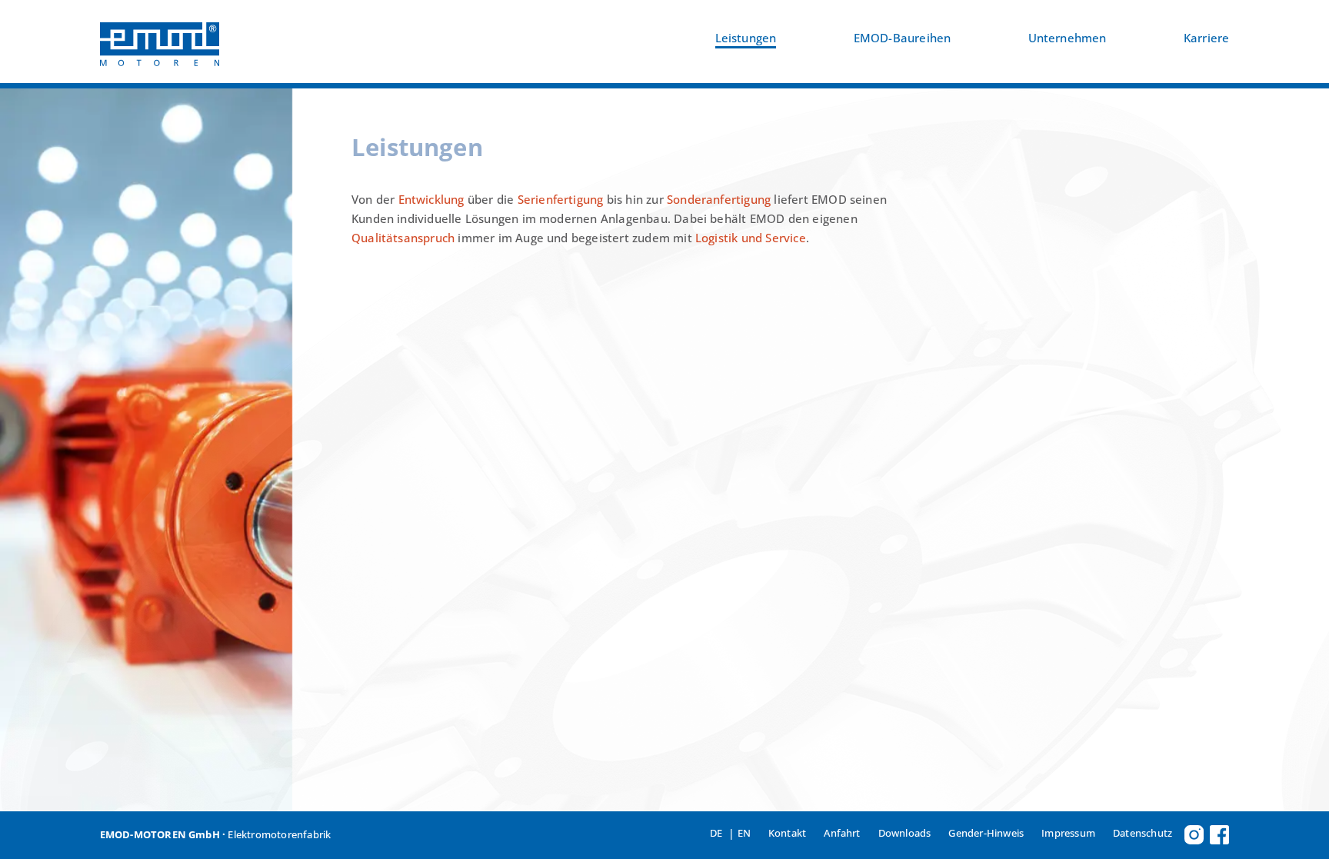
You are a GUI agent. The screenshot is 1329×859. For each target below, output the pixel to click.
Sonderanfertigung (719, 199)
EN (744, 833)
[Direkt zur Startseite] (159, 41)
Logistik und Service (750, 238)
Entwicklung (431, 199)
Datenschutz (1142, 833)
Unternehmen (1067, 38)
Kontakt (787, 833)
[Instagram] (1194, 835)
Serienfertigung (561, 199)
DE (716, 833)
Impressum (1068, 833)
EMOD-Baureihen (902, 38)
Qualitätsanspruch (403, 238)
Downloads (904, 833)
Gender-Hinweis (986, 833)
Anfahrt (842, 833)
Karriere (1207, 38)
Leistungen (746, 38)
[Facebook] (1219, 835)
